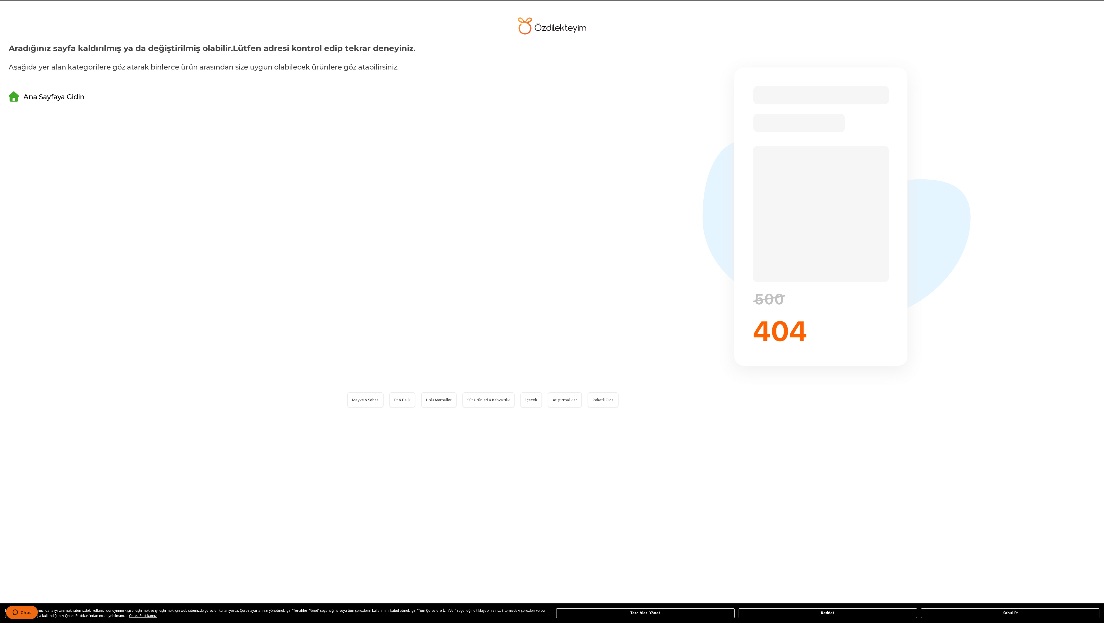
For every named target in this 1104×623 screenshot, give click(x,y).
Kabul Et (1010, 613)
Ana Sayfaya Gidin (54, 97)
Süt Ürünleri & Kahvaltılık (488, 400)
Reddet (827, 613)
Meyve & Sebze (365, 400)
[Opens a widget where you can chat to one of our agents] (22, 613)
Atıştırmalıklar (565, 400)
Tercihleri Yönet (645, 613)
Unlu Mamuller (439, 400)
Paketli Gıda (603, 400)
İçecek (531, 400)
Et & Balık (402, 400)
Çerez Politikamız (143, 615)
